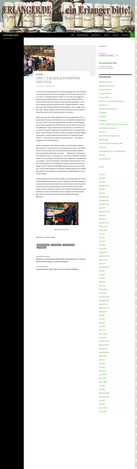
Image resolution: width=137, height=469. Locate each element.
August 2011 (103, 356)
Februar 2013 (103, 289)
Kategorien (102, 53)
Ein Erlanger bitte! (11, 35)
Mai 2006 (102, 389)
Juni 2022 (102, 193)
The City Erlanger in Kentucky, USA (110, 143)
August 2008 (103, 382)
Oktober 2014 (103, 252)
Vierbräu (102, 155)
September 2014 (104, 256)
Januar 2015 (103, 248)
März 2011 (102, 371)
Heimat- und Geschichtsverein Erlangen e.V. (113, 124)
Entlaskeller (103, 113)
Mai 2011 (102, 363)
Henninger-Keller (43, 245)
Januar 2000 (103, 411)
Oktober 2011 (103, 348)
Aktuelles (39, 74)
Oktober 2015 (103, 226)
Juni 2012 (102, 319)
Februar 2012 (103, 334)
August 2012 (103, 311)
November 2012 (104, 300)
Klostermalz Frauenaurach (108, 128)
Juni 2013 (102, 274)
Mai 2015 (102, 237)
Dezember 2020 (104, 200)
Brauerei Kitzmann (105, 89)
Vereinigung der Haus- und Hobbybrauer (112, 151)
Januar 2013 (103, 293)
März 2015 (102, 245)
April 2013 (102, 282)
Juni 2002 (102, 400)
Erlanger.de (102, 120)
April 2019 (102, 208)
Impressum (125, 35)
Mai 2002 (102, 404)
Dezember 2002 (104, 397)
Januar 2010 (103, 374)
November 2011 (104, 345)
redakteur (51, 86)
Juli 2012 (102, 315)
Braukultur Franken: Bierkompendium (111, 101)
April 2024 (102, 182)
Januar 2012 (103, 337)
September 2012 (104, 308)
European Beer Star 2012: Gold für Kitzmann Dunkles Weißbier (57, 268)
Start (72, 35)
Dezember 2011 (104, 341)
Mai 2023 (102, 189)
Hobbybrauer (56, 245)
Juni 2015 (102, 234)
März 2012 (102, 330)
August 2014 (103, 260)
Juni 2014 (102, 263)
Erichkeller (102, 116)
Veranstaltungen (82, 35)
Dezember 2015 (104, 223)
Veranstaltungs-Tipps (108, 63)
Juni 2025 (102, 174)
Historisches (95, 35)
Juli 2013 (102, 271)
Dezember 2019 (104, 204)
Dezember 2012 (104, 297)
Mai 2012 (102, 323)
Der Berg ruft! (103, 105)
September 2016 (104, 211)
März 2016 (102, 219)
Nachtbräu (102, 132)
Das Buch (116, 35)
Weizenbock (42, 247)
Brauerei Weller (104, 97)
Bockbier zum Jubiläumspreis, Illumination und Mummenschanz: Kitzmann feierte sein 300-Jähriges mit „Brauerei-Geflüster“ (61, 259)
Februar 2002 (103, 408)
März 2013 (102, 286)
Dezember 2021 (104, 197)
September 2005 (104, 393)
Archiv (106, 35)
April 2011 (102, 367)
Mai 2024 (102, 178)
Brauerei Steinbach (105, 93)
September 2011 (104, 352)
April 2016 (102, 215)
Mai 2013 (102, 278)
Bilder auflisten (61, 229)
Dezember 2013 (104, 267)
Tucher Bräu (103, 147)
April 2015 (102, 241)
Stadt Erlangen (104, 139)
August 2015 (103, 230)
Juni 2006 (102, 386)
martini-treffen (69, 245)
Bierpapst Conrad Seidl (106, 86)
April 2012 (102, 326)
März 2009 (102, 378)
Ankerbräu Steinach (105, 82)
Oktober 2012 (103, 304)
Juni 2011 (102, 360)
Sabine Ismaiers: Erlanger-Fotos (109, 136)
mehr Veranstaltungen (106, 68)
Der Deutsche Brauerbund (107, 109)
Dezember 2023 (104, 186)
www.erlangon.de (105, 159)
